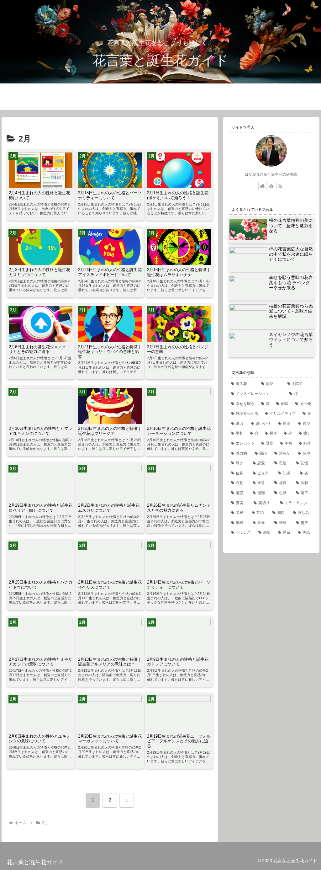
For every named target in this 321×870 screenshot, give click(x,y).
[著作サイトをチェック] (262, 186)
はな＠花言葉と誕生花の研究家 (271, 174)
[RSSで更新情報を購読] (280, 186)
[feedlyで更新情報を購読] (271, 186)
